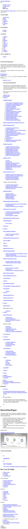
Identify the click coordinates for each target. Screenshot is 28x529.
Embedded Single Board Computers (13, 111)
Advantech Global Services (8, 295)
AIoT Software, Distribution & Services (14, 102)
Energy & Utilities (6, 240)
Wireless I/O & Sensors (11, 141)
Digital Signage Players (11, 107)
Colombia (5, 23)
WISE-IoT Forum (10, 330)
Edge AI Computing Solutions (12, 234)
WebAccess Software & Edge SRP (13, 140)
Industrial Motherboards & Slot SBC (14, 165)
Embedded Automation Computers (13, 132)
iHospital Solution (10, 193)
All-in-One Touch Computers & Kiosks (14, 211)
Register (5, 4)
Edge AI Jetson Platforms (11, 186)
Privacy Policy (6, 521)
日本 (4, 41)
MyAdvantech (6, 6)
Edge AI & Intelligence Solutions (13, 109)
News (4, 496)
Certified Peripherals (7, 220)
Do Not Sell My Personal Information (11, 522)
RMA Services (9, 317)
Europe (4, 30)
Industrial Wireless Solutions (12, 118)
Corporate (5, 336)
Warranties (8, 321)
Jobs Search (5, 485)
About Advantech (6, 339)
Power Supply (9, 223)
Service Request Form (10, 318)
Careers (4, 357)
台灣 (4, 47)
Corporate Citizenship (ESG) (9, 484)
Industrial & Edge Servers (8, 248)
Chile (4, 22)
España (4, 31)
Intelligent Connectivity (7, 144)
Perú (4, 24)
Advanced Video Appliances (12, 184)
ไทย (4, 48)
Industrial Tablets (9, 205)
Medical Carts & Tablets (11, 195)
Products (5, 97)
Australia (6, 8)
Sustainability (6, 367)
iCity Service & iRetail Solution (13, 213)
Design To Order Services (8, 297)
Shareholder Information (11, 354)
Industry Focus (6, 493)
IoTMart (5, 375)
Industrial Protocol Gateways (12, 151)
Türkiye (5, 50)
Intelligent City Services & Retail (9, 209)
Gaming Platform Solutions (12, 113)
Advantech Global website (10, 10)
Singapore (5, 45)
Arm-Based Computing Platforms (13, 105)
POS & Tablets (9, 214)
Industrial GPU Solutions (11, 164)
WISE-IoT (8, 311)
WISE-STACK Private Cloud (12, 179)
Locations (8, 363)
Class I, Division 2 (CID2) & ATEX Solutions (16, 130)
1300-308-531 (7, 476)
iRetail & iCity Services (7, 265)
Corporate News (6, 481)
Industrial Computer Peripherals (13, 163)
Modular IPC (9, 168)
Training (8, 362)
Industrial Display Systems (11, 115)
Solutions (5, 228)
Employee (5, 370)
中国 (4, 38)
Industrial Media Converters (12, 150)
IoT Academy (9, 327)
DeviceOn (5, 383)
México (5, 19)
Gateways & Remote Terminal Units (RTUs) (15, 134)
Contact (5, 373)
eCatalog (5, 497)
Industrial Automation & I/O (8, 125)
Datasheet (3, 432)
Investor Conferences (10, 353)
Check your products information (13, 320)
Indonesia (5, 40)
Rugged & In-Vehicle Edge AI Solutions (14, 206)
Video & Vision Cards (10, 188)
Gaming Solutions (6, 278)
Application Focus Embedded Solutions (14, 104)
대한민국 (5, 43)
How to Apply (9, 365)
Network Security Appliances (12, 177)
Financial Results (9, 351)
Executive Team (9, 343)
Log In (9, 4)
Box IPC (8, 160)
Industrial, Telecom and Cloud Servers (14, 174)
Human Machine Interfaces (12, 135)
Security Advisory (6, 334)
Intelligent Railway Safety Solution (13, 262)
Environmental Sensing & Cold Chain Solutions (16, 204)
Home (4, 380)
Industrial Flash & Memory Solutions (14, 116)
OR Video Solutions (10, 198)
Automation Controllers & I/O (12, 127)
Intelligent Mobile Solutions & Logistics (10, 201)
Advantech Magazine (10, 344)
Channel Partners (6, 305)
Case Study (5, 491)
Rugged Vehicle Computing (8, 273)
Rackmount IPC (9, 169)
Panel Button (3, 75)
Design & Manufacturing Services (9, 275)
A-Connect (5, 377)
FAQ (4, 498)
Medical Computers (10, 196)
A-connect (5, 499)
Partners (5, 303)
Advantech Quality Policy (8, 300)
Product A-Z (5, 226)
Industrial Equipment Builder (9, 250)
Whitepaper (5, 492)
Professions (8, 360)
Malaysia (5, 44)
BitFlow (8, 291)
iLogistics (5, 280)
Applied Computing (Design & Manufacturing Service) (13, 122)
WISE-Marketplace (7, 376)
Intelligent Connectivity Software (13, 154)
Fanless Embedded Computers (12, 112)
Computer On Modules (11, 106)
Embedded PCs (9, 110)
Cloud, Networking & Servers (9, 171)
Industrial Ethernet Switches (12, 149)
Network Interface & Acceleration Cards (14, 175)
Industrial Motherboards (11, 117)
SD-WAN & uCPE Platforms (12, 178)
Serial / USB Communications (12, 155)
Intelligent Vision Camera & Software (14, 187)
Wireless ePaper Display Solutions (13, 120)
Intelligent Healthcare (7, 191)
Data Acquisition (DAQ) (11, 131)
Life (7, 361)
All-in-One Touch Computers (12, 268)
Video (4, 495)
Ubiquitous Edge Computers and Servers (15, 270)
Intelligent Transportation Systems (13, 166)
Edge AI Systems (9, 235)
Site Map (5, 520)
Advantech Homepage (5, 1)
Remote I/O (8, 138)
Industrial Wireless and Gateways (13, 152)
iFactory (5, 243)
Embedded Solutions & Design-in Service (11, 237)
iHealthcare (5, 245)
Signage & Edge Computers (12, 215)
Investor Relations (6, 348)
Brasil (4, 18)
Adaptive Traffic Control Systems (13, 261)
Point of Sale (8, 269)
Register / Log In (7, 80)
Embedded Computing (7, 100)
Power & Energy (9, 137)
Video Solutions (6, 288)
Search (4, 7)
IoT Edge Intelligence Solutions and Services (11, 286)
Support (5, 312)
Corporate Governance (11, 352)
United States (6, 17)
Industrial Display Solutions (8, 283)
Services (5, 292)
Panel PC (8, 136)
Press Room (8, 345)
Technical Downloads (9, 432)
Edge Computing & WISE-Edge (9, 231)
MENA (5, 56)
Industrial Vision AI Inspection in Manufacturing (16, 256)
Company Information (10, 342)
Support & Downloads (7, 314)
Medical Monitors (10, 197)
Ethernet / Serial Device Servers (13, 148)
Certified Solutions (10, 129)
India (4, 39)
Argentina (5, 21)
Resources (8, 326)
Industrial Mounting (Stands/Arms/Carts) (11, 218)
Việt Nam (5, 51)
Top (2, 526)
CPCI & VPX (9, 161)
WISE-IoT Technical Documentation (14, 331)
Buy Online (7, 472)
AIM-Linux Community (11, 329)
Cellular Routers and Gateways (12, 146)
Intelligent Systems (6, 157)
